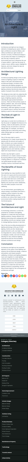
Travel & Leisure (7, 452)
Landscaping (5, 416)
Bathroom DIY (5, 378)
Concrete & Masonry (7, 358)
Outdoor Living (6, 414)
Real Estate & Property (9, 441)
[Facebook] (2, 276)
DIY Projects (5, 376)
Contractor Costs (6, 393)
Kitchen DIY (4, 380)
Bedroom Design (6, 406)
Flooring (4, 360)
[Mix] (19, 276)
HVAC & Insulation (6, 363)
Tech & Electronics (6, 433)
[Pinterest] (14, 276)
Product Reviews (7, 421)
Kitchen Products (6, 431)
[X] (5, 276)
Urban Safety (6, 458)
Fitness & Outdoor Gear (7, 424)
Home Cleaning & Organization (9, 429)
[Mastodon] (16, 276)
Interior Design (6, 401)
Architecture (6, 345)
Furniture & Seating (6, 426)
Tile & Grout (5, 395)
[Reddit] (8, 276)
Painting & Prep (5, 383)
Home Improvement (8, 391)
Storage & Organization (7, 385)
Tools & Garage (5, 436)
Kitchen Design (5, 408)
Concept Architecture (7, 350)
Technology (5, 447)
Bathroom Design (6, 403)
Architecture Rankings (7, 348)
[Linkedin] (11, 276)
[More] (25, 276)
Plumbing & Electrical (7, 365)
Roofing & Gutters (6, 368)
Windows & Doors (6, 370)
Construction (6, 356)
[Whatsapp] (22, 276)
